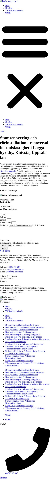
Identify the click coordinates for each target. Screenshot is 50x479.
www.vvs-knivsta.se (14, 272)
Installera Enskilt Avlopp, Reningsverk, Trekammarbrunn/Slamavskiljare (21, 347)
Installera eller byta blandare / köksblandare (23, 337)
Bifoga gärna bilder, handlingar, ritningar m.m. (19, 243)
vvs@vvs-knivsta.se (15, 269)
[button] (25, 66)
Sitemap (3, 478)
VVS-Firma (5, 251)
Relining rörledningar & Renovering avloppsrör (25, 351)
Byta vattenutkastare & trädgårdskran (21, 332)
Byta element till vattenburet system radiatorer (24, 327)
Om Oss (8, 8)
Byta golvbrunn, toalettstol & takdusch (21, 330)
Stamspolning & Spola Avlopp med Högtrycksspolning (20, 357)
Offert (7, 13)
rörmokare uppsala (8, 171)
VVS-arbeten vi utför (14, 10)
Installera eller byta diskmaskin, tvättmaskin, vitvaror (27, 339)
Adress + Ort (5, 223)
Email (2, 220)
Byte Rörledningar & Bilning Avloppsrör (22, 334)
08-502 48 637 (13, 267)
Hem (7, 5)
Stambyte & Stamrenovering (17, 353)
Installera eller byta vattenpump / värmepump (24, 344)
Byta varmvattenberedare (15, 341)
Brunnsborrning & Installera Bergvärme (22, 325)
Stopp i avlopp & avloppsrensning (19, 361)
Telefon (3, 217)
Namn (3, 214)
